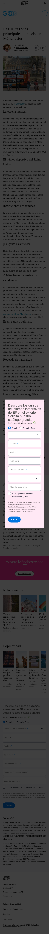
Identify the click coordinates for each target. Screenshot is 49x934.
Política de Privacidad (15, 507)
